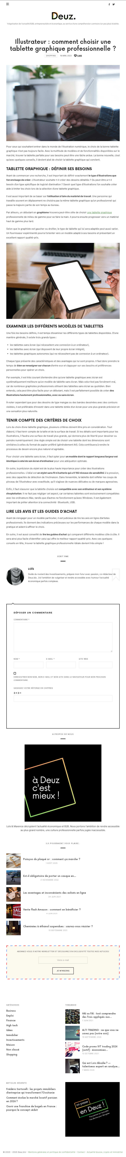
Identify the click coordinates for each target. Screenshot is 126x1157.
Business (11, 1010)
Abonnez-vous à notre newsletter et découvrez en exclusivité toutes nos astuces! (63, 951)
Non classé (12, 1049)
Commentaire (22, 620)
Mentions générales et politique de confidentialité (51, 1152)
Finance (11, 1020)
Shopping (51, 56)
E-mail (50, 659)
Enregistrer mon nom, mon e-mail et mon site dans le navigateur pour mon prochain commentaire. (60, 678)
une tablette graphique (99, 212)
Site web (83, 659)
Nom (17, 659)
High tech (12, 1025)
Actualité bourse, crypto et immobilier (105, 1152)
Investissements (15, 1040)
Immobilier (12, 1035)
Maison (10, 1045)
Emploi (10, 1015)
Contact (81, 1152)
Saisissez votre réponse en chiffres (33, 688)
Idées (9, 1030)
